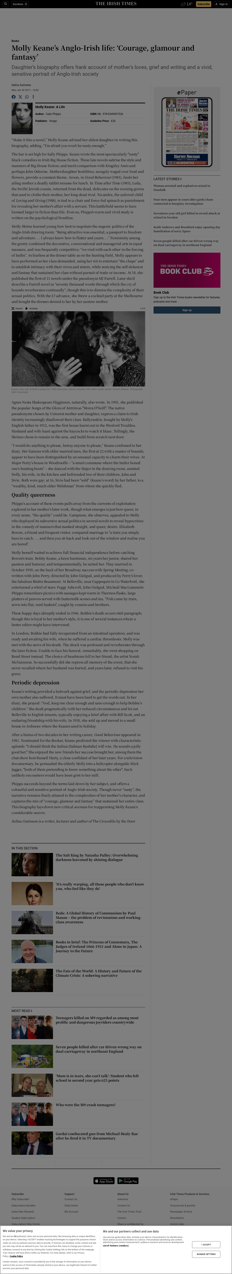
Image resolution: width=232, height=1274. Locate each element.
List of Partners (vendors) (116, 1245)
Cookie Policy (16, 1256)
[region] (116, 1249)
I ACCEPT (206, 1244)
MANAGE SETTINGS (206, 1254)
